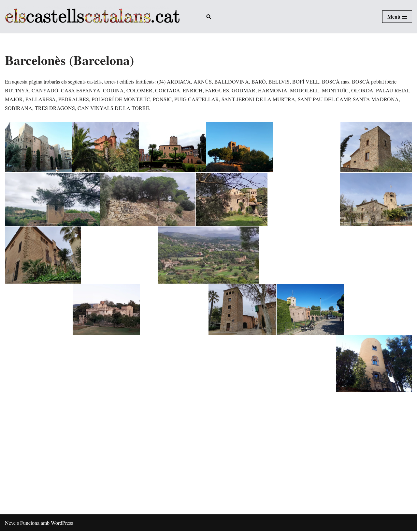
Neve (10, 522)
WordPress (62, 522)
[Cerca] (208, 16)
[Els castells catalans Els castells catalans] (92, 16)
